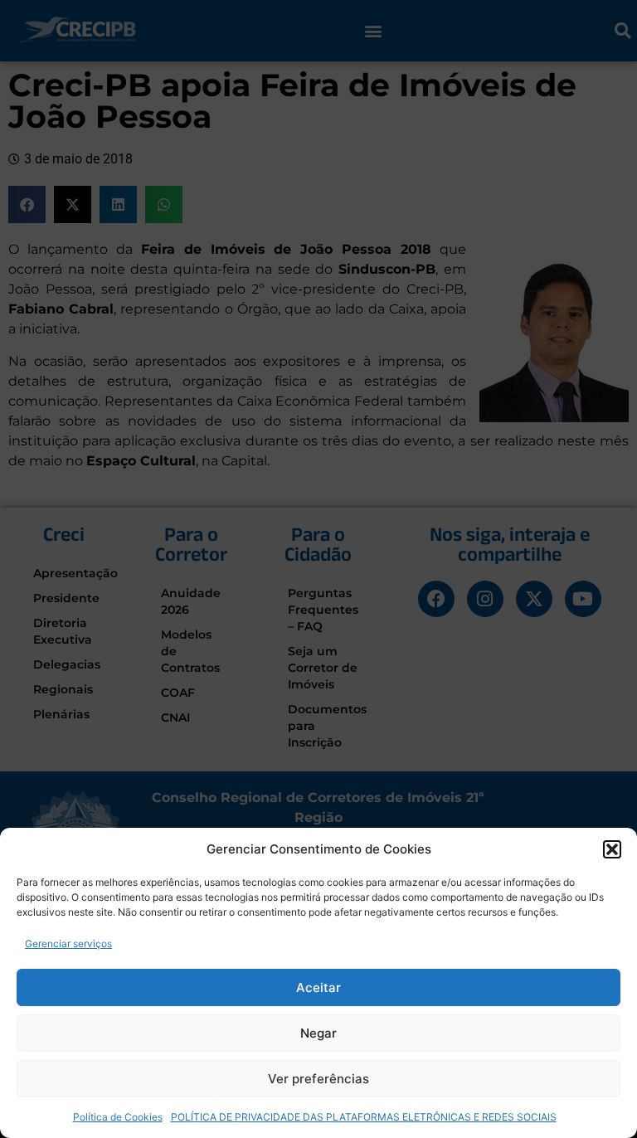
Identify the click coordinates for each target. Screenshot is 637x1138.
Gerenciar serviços (68, 943)
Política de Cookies (118, 1117)
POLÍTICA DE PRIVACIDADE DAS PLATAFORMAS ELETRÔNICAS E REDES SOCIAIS (364, 1117)
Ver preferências (318, 1079)
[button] (612, 849)
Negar (318, 1033)
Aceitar (318, 987)
